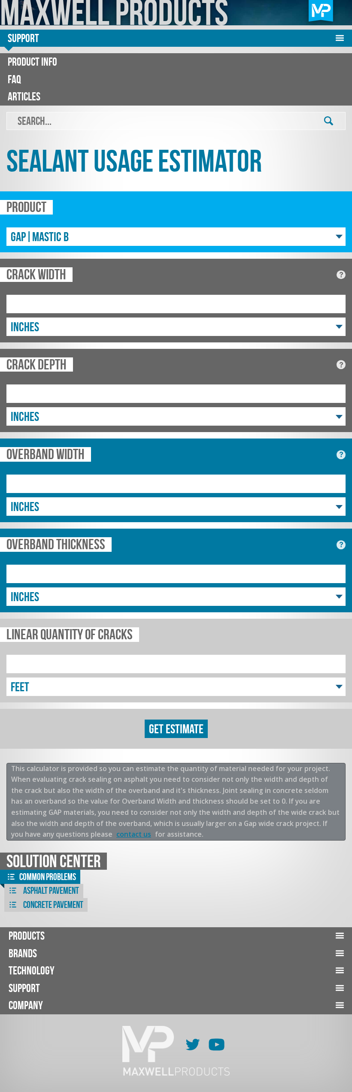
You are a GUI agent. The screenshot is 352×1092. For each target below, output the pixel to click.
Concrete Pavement (52, 905)
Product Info (32, 61)
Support (23, 38)
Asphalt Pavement (50, 890)
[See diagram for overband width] (341, 454)
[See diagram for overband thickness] (341, 544)
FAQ (14, 79)
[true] (329, 121)
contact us (133, 834)
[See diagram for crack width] (341, 274)
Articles (24, 96)
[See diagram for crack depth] (341, 364)
